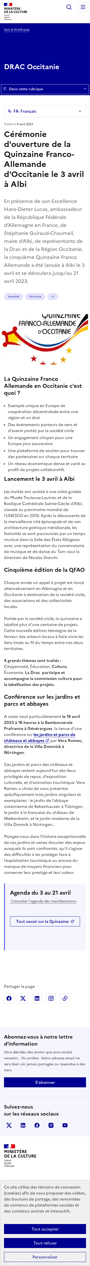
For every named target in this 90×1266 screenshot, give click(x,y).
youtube (65, 1125)
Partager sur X (23, 998)
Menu (83, 7)
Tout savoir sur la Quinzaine (42, 921)
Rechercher (69, 7)
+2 (52, 296)
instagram (51, 1125)
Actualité (13, 296)
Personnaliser (45, 1257)
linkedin (23, 1125)
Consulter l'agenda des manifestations (43, 901)
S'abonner (45, 1082)
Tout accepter (45, 1229)
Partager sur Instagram (51, 998)
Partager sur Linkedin (37, 998)
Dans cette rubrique (26, 89)
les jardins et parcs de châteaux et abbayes (39, 737)
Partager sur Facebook (9, 998)
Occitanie (35, 296)
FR (25, 111)
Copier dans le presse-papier (65, 998)
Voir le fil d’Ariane (17, 29)
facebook (37, 1125)
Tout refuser (45, 1243)
